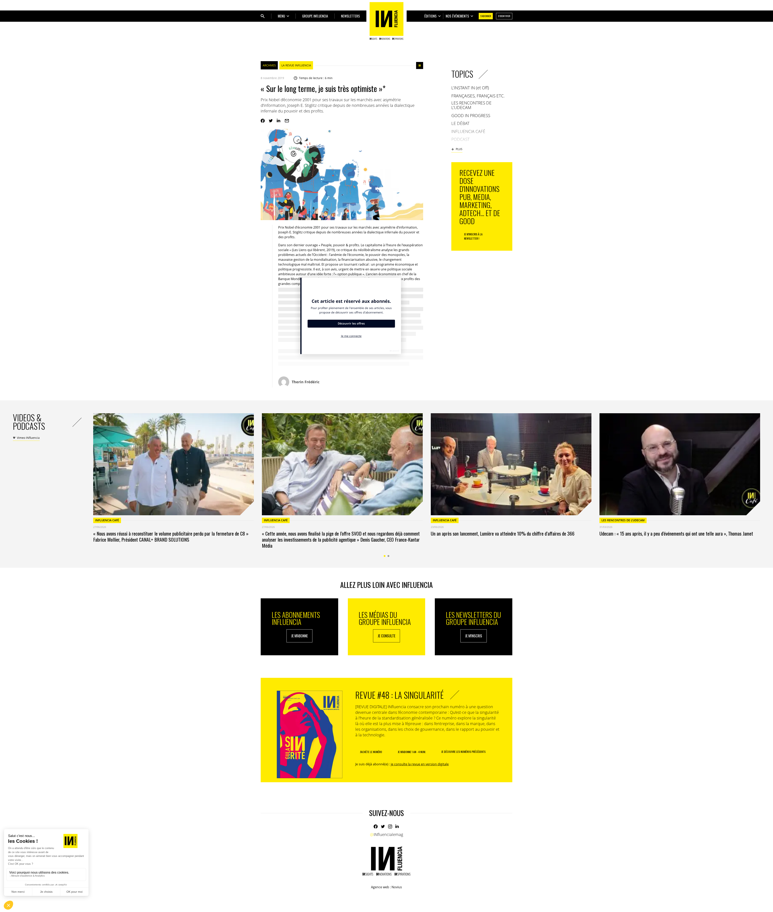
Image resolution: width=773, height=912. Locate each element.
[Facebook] (263, 121)
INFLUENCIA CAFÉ (107, 520)
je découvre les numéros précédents (463, 751)
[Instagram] (390, 826)
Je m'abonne (299, 635)
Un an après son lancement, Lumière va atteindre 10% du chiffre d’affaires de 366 (503, 533)
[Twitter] (271, 121)
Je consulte (386, 635)
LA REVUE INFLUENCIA (296, 65)
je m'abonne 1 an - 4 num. (412, 752)
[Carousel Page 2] (388, 556)
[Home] (386, 21)
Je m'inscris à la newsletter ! (473, 236)
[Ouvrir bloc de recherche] (263, 16)
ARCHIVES (269, 65)
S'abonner (485, 16)
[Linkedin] (279, 121)
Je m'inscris (473, 635)
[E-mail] (287, 121)
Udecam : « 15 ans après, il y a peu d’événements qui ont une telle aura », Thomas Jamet (676, 533)
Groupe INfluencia (315, 16)
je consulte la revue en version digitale (420, 764)
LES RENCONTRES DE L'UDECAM (623, 520)
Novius (397, 887)
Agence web (380, 887)
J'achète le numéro (371, 752)
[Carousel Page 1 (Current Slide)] (384, 556)
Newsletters (350, 16)
